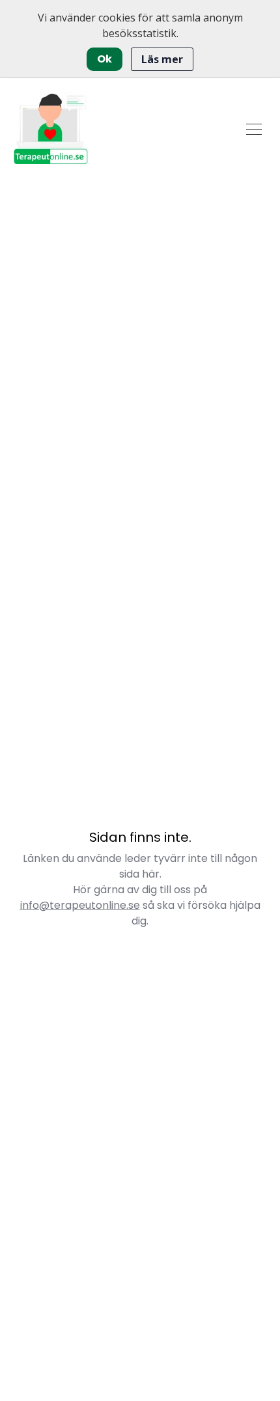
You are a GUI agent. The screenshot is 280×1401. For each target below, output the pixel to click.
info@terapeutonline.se (80, 905)
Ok (104, 58)
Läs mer (162, 59)
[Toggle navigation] (254, 128)
